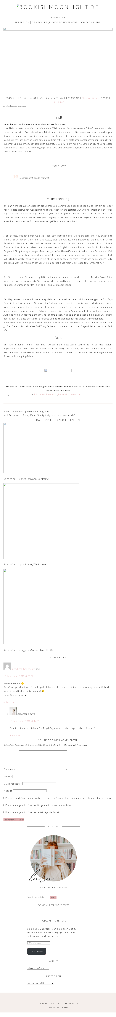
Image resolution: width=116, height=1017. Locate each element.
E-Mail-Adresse (12, 783)
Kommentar (10, 769)
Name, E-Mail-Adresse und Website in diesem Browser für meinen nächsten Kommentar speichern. (59, 797)
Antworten (8, 702)
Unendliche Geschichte (23, 668)
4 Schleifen (39, 394)
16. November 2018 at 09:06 (18, 676)
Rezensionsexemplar (69, 394)
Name (7, 776)
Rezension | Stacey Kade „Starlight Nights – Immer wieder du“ (42, 415)
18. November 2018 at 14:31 (25, 721)
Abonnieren (37, 951)
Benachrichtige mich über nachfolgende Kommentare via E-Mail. (39, 805)
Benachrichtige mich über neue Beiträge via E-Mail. (32, 812)
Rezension (51, 394)
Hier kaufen (58, 101)
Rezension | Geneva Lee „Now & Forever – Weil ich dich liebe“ (57, 22)
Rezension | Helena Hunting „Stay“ (31, 411)
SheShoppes (62, 1007)
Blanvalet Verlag (90, 98)
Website (7, 790)
